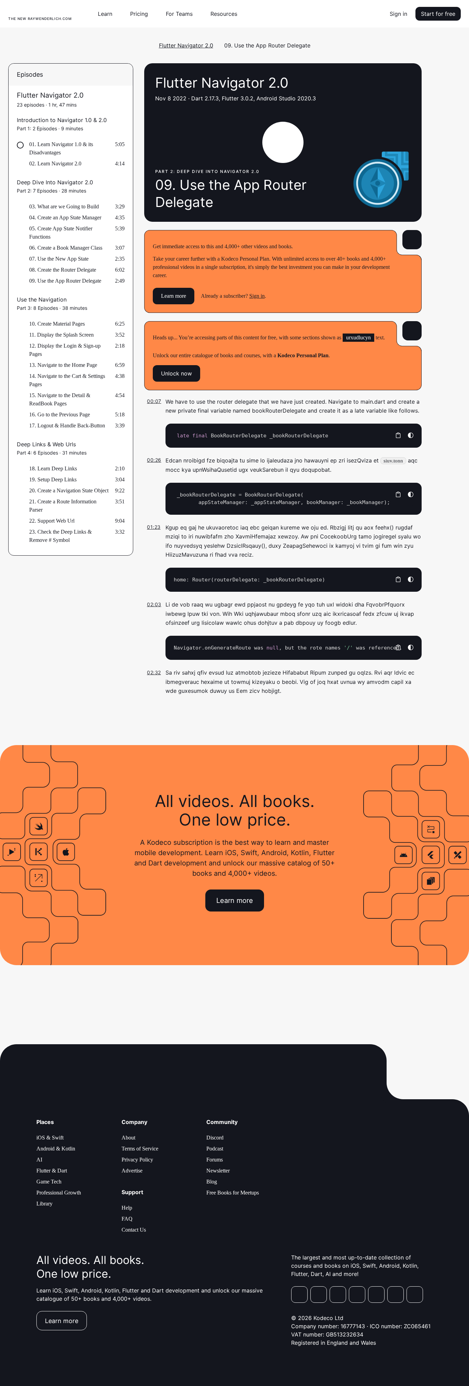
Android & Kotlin (55, 1149)
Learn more (173, 296)
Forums (214, 1160)
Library (44, 1204)
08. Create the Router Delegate (62, 270)
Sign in (398, 13)
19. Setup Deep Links (53, 479)
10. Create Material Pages (57, 324)
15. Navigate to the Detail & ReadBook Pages (59, 399)
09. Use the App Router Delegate (65, 281)
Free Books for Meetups (232, 1193)
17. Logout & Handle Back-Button (67, 425)
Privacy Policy (137, 1160)
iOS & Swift (50, 1138)
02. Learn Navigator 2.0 (55, 163)
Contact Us (134, 1230)
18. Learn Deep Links (53, 468)
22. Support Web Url (52, 521)
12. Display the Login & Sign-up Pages (65, 350)
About (128, 1138)
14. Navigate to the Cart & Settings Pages (67, 380)
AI (39, 1160)
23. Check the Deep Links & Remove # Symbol (60, 536)
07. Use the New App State (59, 259)
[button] (107, 14)
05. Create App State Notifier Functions (60, 233)
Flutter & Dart (51, 1171)
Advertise (132, 1171)
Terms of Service (140, 1149)
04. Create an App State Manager (65, 217)
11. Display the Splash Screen (61, 335)
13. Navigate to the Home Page (63, 365)
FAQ (127, 1219)
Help (127, 1208)
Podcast (214, 1149)
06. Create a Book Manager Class (65, 248)
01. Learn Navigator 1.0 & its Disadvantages (61, 148)
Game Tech (48, 1182)
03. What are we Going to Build (64, 206)
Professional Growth (58, 1193)
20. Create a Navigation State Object (68, 490)
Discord (215, 1138)
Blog (211, 1182)
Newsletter (218, 1171)
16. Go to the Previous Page (59, 414)
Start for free (438, 13)
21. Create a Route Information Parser (62, 506)
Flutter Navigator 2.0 (186, 45)
